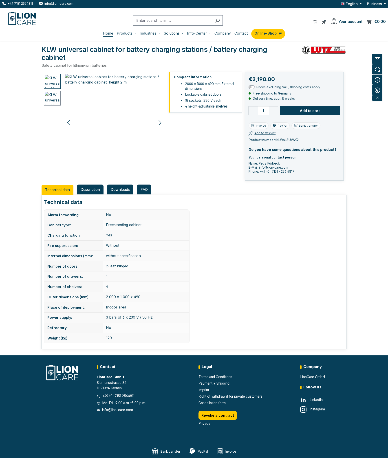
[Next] (160, 122)
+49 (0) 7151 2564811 (118, 396)
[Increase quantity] (273, 110)
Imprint (203, 390)
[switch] (252, 87)
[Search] (217, 20)
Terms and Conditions (215, 377)
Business (375, 4)
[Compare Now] (315, 21)
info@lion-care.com (273, 167)
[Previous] (68, 122)
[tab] (90, 189)
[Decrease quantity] (253, 110)
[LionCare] (62, 372)
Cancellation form (212, 403)
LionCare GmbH (312, 377)
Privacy (204, 423)
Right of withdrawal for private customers (230, 396)
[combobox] (172, 20)
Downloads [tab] (120, 189)
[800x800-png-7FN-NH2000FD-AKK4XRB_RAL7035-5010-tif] (114, 122)
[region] (103, 122)
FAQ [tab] (144, 189)
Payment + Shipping (213, 383)
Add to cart (310, 110)
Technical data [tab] (57, 189)
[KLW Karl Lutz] (324, 49)
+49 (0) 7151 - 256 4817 (277, 171)
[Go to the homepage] (22, 17)
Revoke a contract (217, 415)
